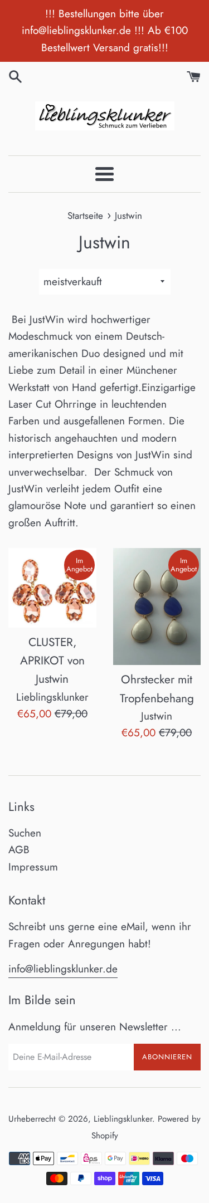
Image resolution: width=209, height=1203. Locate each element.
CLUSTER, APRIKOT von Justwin (52, 661)
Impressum (33, 866)
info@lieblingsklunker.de (63, 968)
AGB (19, 849)
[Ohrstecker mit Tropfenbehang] (157, 606)
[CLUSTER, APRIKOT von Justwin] (52, 587)
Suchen (24, 832)
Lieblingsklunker (123, 1119)
